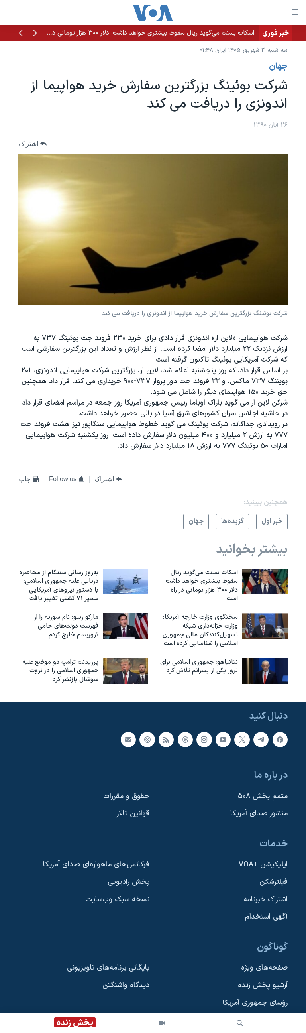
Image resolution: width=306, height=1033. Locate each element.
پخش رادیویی (128, 882)
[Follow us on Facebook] (280, 739)
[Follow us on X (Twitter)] (241, 739)
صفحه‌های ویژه (264, 968)
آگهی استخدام (266, 916)
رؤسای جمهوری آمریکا (255, 1003)
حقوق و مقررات (126, 796)
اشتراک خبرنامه (265, 899)
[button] (35, 34)
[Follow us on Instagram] (204, 739)
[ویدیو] (162, 1023)
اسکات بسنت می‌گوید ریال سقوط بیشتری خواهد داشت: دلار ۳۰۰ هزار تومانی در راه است (141, 33)
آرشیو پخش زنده (263, 985)
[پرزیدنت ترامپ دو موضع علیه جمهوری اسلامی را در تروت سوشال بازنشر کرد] (125, 671)
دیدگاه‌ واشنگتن (125, 985)
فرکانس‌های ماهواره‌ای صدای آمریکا (96, 865)
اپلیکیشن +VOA (263, 865)
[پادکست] (147, 739)
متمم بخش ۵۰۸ (263, 796)
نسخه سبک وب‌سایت (117, 899)
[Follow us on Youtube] (223, 739)
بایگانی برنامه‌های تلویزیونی (108, 968)
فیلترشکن (273, 882)
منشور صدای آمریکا (259, 813)
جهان (278, 66)
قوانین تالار (132, 813)
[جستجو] (240, 1023)
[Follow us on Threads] (185, 739)
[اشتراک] (128, 739)
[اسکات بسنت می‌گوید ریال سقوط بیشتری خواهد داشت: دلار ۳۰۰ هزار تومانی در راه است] (265, 581)
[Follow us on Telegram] (261, 739)
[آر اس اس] (166, 739)
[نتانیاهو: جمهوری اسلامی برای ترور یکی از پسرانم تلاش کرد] (265, 671)
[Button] (33, 143)
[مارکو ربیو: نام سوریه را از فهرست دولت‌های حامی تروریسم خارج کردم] (125, 626)
